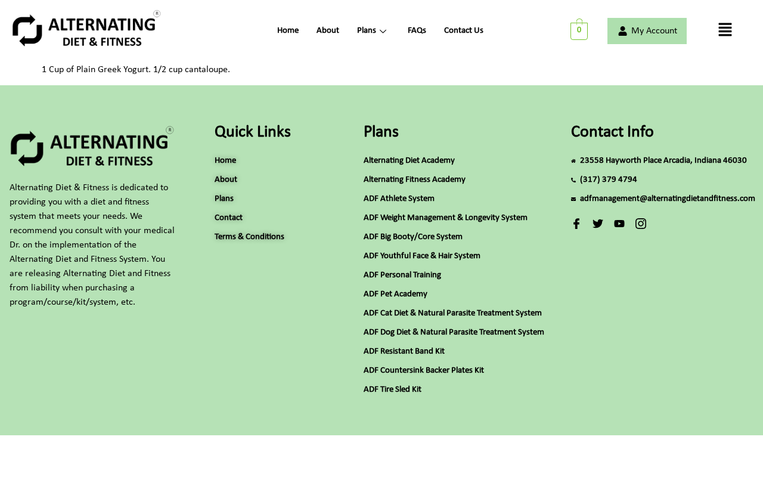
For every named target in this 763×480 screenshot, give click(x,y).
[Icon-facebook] (576, 223)
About (328, 30)
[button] (725, 31)
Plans (366, 30)
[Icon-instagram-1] (640, 223)
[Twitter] (598, 223)
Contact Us (463, 30)
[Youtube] (619, 223)
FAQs (417, 30)
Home (288, 30)
